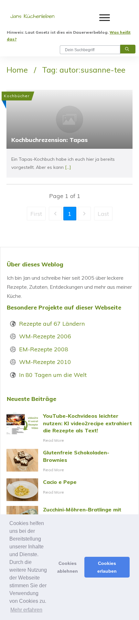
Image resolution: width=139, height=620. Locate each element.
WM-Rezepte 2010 (45, 362)
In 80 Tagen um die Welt (53, 375)
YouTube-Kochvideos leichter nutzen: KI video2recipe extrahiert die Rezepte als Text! (69, 428)
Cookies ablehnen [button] (67, 567)
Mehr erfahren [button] (26, 610)
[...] (68, 167)
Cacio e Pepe (69, 489)
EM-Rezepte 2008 (43, 349)
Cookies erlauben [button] (107, 567)
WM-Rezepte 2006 (45, 336)
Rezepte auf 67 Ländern (52, 323)
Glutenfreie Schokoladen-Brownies (69, 461)
